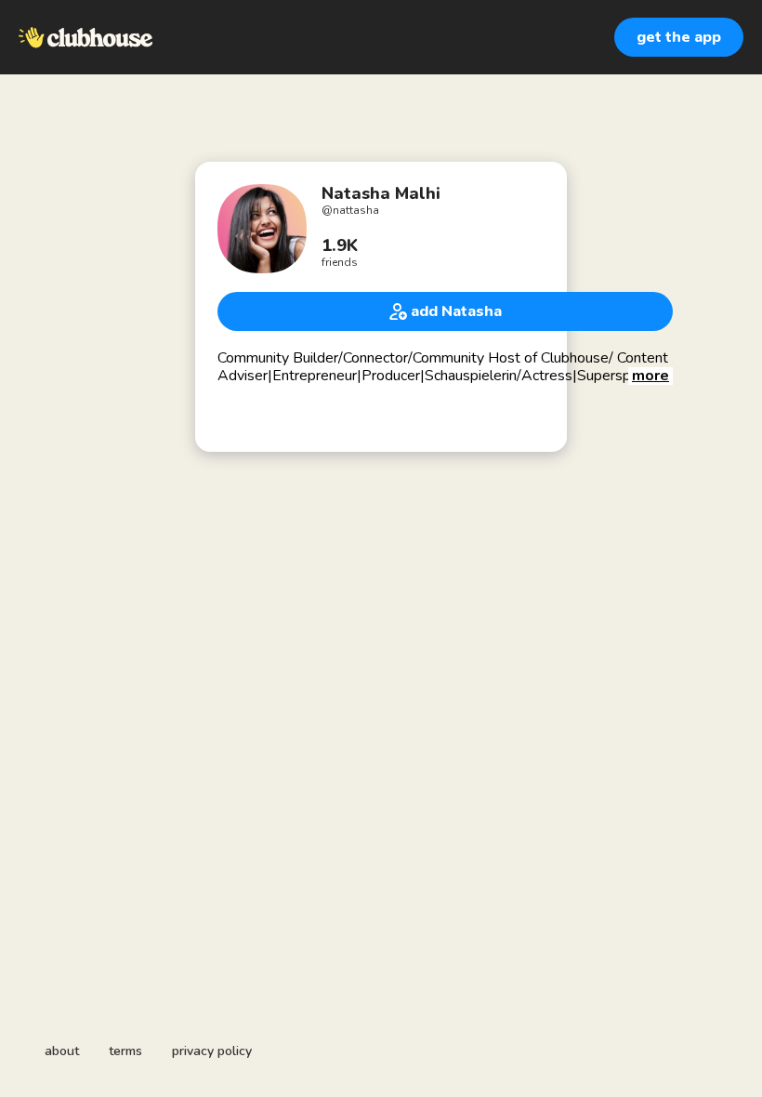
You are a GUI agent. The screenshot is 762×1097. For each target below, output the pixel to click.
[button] (650, 376)
